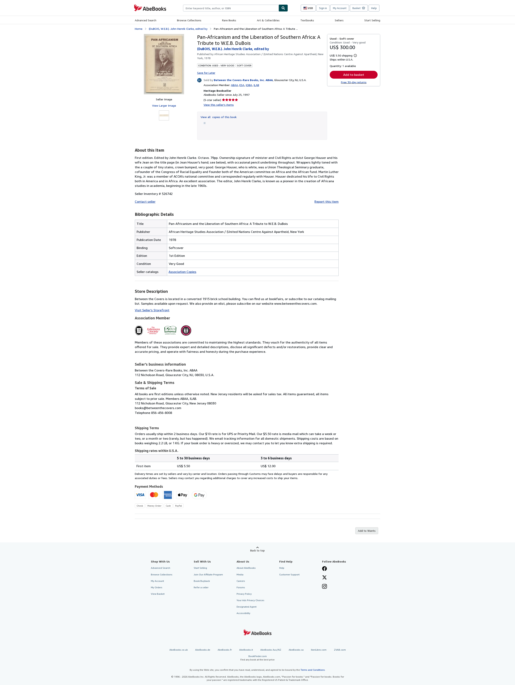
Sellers (339, 20)
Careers (241, 580)
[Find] (283, 8)
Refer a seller (201, 587)
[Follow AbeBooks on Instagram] (324, 587)
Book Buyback (202, 580)
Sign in (323, 8)
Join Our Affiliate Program (208, 574)
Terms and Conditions (313, 669)
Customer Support (289, 574)
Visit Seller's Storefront (152, 310)
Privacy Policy (244, 593)
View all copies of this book (219, 117)
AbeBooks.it (246, 649)
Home (138, 28)
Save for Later (206, 72)
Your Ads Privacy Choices (250, 600)
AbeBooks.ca (296, 649)
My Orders (156, 587)
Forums (241, 587)
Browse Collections (189, 20)
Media (240, 574)
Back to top (257, 550)
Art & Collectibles (268, 20)
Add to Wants (367, 530)
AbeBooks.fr (225, 649)
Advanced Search (145, 20)
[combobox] (231, 8)
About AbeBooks (246, 567)
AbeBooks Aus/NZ (270, 649)
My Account (339, 8)
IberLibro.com (319, 649)
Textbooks (307, 20)
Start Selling (372, 20)
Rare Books (229, 20)
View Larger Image (164, 105)
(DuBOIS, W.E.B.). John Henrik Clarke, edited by (178, 28)
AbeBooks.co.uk (178, 649)
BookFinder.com (257, 658)
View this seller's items (219, 104)
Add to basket (353, 75)
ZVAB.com (340, 649)
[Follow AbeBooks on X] (324, 578)
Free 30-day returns (354, 82)
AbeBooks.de (202, 649)
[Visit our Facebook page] (324, 569)
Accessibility (243, 613)
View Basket (158, 593)
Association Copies (182, 272)
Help (374, 8)
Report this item (326, 202)
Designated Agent (246, 606)
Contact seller (145, 202)
